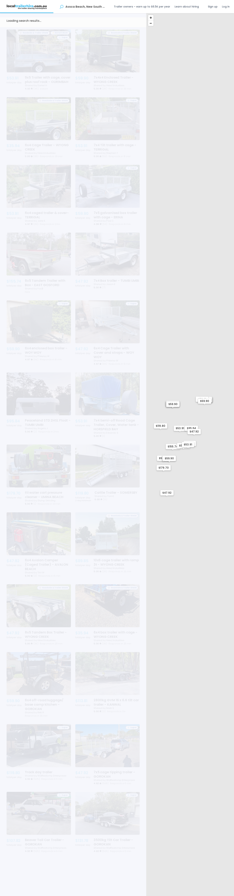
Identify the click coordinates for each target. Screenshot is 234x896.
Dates (40, 29)
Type (13, 29)
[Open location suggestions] (62, 6)
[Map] (190, 454)
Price (54, 29)
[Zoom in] (151, 17)
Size (26, 29)
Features (70, 29)
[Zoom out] (151, 23)
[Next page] (136, 883)
